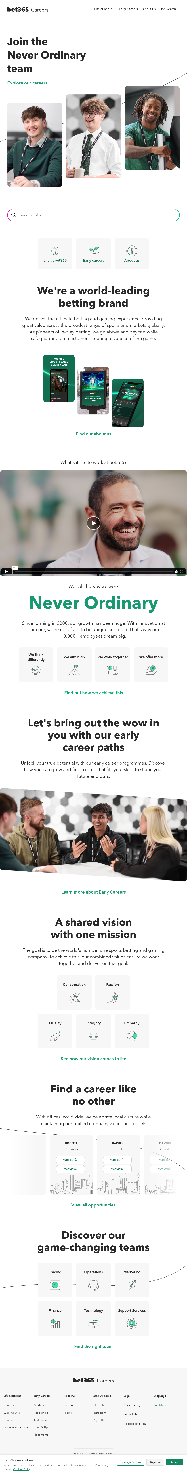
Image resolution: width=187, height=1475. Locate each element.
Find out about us (93, 434)
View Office (70, 1169)
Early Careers (128, 9)
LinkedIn (99, 1405)
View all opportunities (93, 1205)
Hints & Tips (41, 1427)
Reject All (155, 1462)
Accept (175, 1462)
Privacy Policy (131, 1405)
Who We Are (12, 1412)
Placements (41, 1434)
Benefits (9, 1420)
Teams (68, 1412)
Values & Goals (13, 1405)
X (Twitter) (100, 1420)
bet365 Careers (88, 1453)
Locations (70, 1405)
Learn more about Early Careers (93, 892)
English (158, 1405)
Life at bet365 (104, 9)
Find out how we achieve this (93, 693)
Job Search (168, 9)
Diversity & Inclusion (16, 1427)
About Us (149, 9)
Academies (41, 1412)
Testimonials (41, 1420)
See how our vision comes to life (93, 1059)
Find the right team (93, 1347)
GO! (14, 215)
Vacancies (70, 1160)
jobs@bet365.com (135, 1423)
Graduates (40, 1405)
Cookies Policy (21, 1469)
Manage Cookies (131, 1462)
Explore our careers (27, 83)
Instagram (100, 1412)
